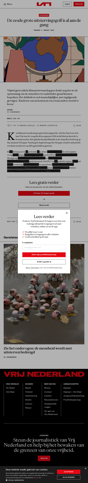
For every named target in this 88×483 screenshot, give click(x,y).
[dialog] (44, 474)
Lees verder (37, 478)
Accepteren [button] (68, 472)
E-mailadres (27, 243)
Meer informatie (32, 268)
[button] (30, 480)
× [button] (85, 468)
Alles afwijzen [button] (69, 477)
